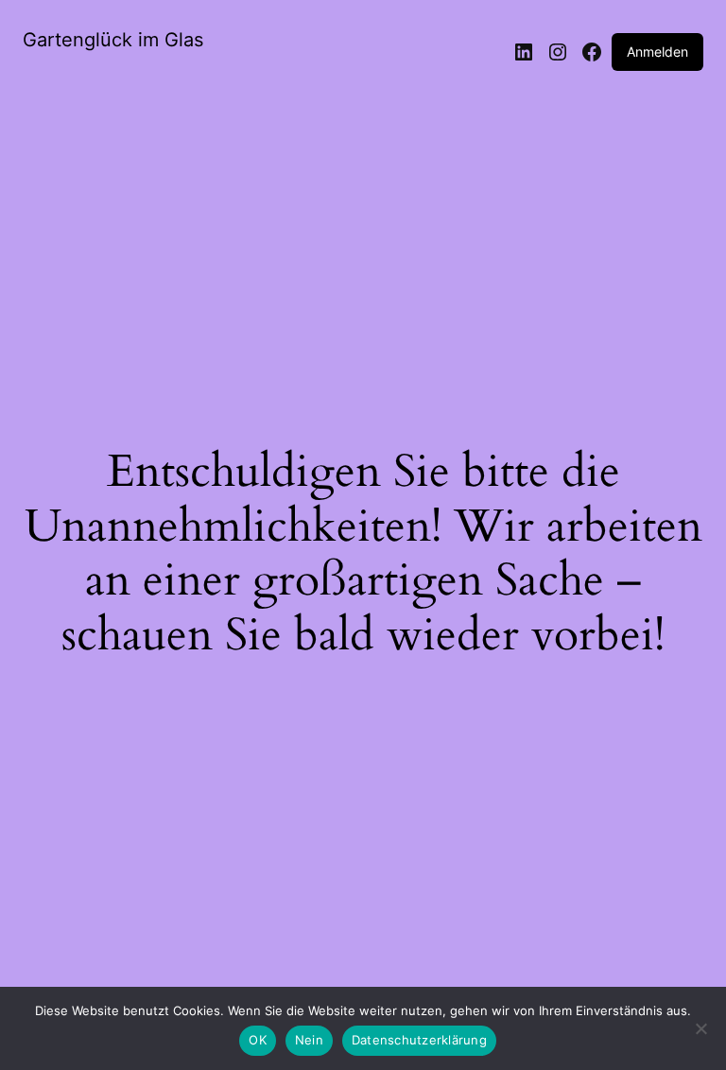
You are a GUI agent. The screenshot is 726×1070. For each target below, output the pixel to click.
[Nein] (700, 1034)
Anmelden (657, 51)
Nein (309, 1039)
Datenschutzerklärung (419, 1039)
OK (258, 1039)
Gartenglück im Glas (113, 39)
